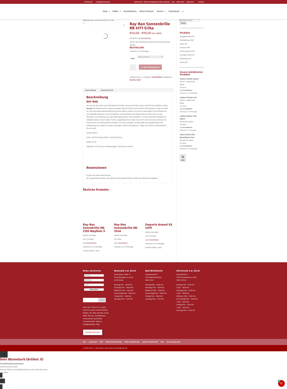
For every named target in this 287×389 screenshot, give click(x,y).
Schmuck (183, 48)
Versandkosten (146, 38)
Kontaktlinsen (130, 12)
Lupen (182, 44)
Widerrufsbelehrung (132, 342)
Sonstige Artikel (186, 55)
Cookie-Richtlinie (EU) (150, 342)
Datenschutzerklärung (114, 342)
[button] (92, 332)
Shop (105, 12)
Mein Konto (180, 2)
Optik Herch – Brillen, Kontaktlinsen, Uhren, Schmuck (152, 2)
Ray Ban (133, 80)
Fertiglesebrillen (186, 36)
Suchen (183, 23)
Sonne (138, 80)
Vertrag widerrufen (173, 342)
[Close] (4, 354)
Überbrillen (184, 59)
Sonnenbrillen (157, 77)
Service (160, 12)
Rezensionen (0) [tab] (107, 90)
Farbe (133, 59)
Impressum (93, 342)
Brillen (115, 12)
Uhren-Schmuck (146, 12)
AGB (101, 342)
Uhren (182, 62)
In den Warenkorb (150, 67)
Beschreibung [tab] (90, 90)
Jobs (173, 2)
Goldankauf (174, 12)
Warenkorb (190, 2)
